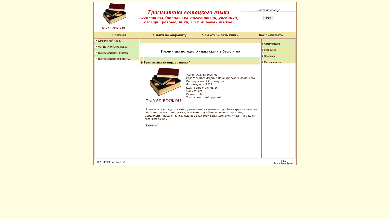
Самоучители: (272, 44)
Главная (119, 35)
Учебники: (270, 50)
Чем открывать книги (220, 35)
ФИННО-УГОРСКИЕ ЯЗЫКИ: (113, 47)
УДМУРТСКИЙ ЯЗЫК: (109, 41)
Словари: (269, 56)
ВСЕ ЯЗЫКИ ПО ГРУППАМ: (113, 53)
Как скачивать (271, 35)
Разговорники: (272, 62)
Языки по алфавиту (169, 35)
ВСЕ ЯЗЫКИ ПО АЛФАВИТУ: (114, 59)
